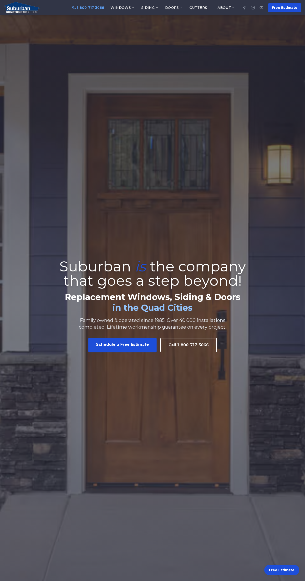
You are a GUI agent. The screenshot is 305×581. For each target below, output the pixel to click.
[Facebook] (244, 7)
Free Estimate (284, 7)
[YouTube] (261, 7)
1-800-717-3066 (90, 7)
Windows (121, 7)
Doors (172, 7)
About (224, 7)
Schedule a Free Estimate (122, 344)
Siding (148, 7)
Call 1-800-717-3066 (188, 345)
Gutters (198, 7)
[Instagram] (253, 7)
